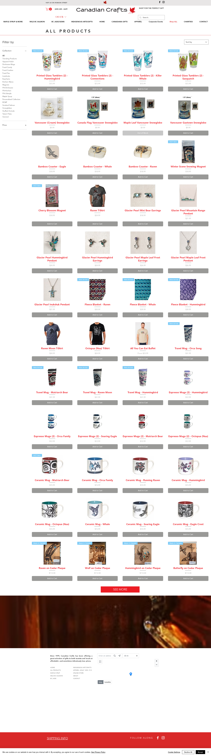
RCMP (4, 102)
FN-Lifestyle (6, 93)
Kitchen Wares (7, 82)
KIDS (86, 670)
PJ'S (90, 670)
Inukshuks (6, 76)
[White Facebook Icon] (158, 738)
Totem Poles (7, 114)
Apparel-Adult (8, 61)
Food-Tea (6, 73)
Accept (200, 752)
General (5, 117)
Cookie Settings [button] (174, 752)
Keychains (6, 79)
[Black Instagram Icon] (163, 2)
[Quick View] (52, 107)
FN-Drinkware (7, 88)
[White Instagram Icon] (163, 738)
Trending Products (9, 58)
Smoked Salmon (8, 105)
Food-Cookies (7, 70)
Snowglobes (7, 108)
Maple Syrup (7, 96)
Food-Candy (7, 67)
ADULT (82, 670)
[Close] (208, 752)
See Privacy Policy (98, 752)
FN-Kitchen (6, 91)
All (3, 56)
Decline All (188, 752)
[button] (49, 9)
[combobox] (196, 42)
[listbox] (61, 16)
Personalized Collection (11, 99)
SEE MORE (120, 589)
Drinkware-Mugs (8, 64)
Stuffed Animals (8, 111)
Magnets (5, 85)
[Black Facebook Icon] (159, 2)
